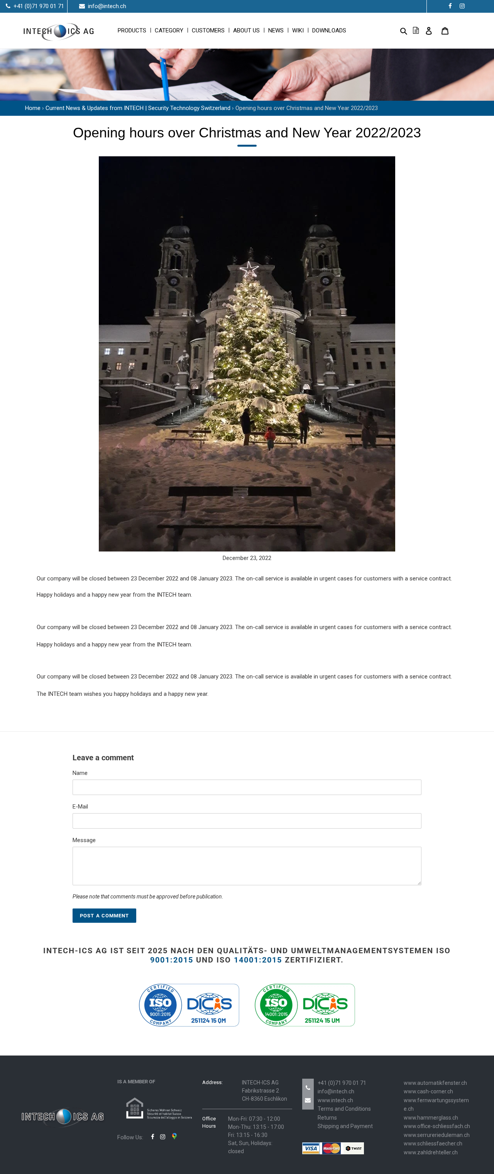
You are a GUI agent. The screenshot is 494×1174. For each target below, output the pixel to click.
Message (84, 840)
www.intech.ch (335, 1100)
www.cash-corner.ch (428, 1091)
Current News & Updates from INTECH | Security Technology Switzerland (138, 108)
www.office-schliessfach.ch (437, 1126)
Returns (327, 1118)
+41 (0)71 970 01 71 (342, 1083)
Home (33, 108)
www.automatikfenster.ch (435, 1083)
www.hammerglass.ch (431, 1118)
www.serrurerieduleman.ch (437, 1135)
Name (80, 773)
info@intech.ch (336, 1091)
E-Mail (80, 806)
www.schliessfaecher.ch (433, 1143)
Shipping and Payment (345, 1126)
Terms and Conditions (344, 1109)
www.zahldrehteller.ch (431, 1152)
